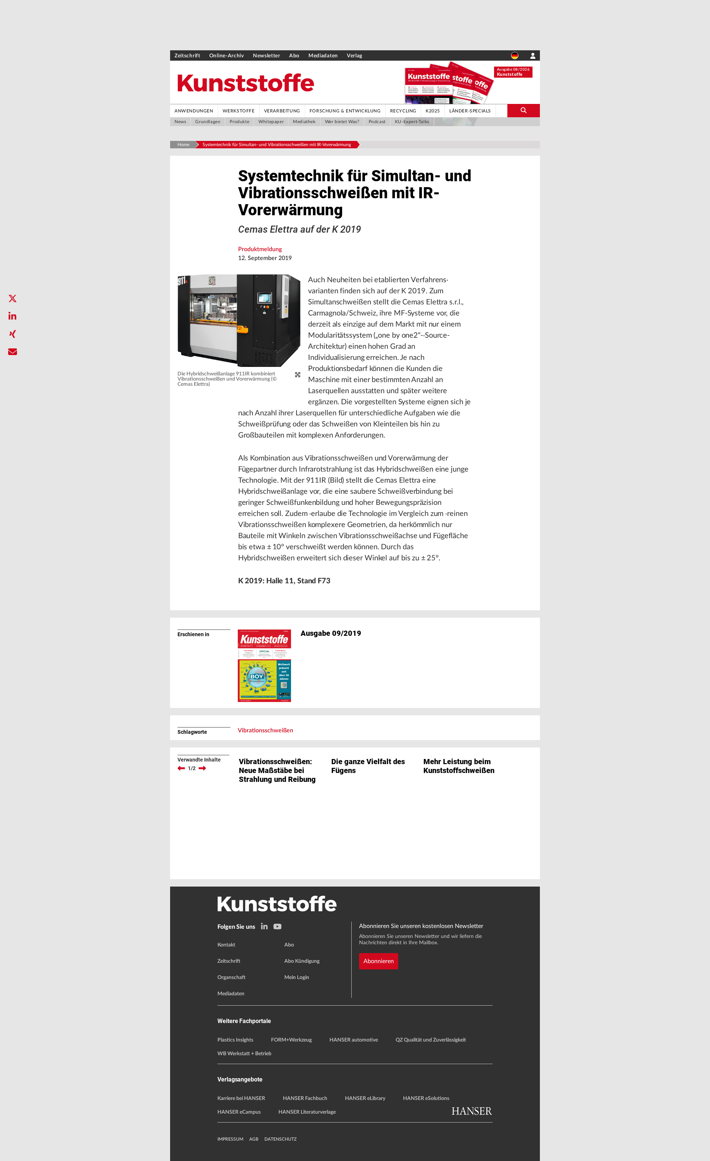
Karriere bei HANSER (241, 1098)
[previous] (181, 768)
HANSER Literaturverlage (307, 1112)
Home (183, 144)
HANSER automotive (353, 1040)
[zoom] (298, 375)
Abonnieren (379, 961)
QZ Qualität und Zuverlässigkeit (431, 1040)
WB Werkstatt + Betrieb (244, 1053)
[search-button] (523, 110)
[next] (202, 768)
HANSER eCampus (239, 1112)
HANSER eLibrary (365, 1098)
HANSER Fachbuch (305, 1098)
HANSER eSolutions (426, 1098)
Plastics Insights (235, 1040)
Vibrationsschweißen (265, 730)
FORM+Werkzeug (291, 1040)
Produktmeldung (260, 249)
